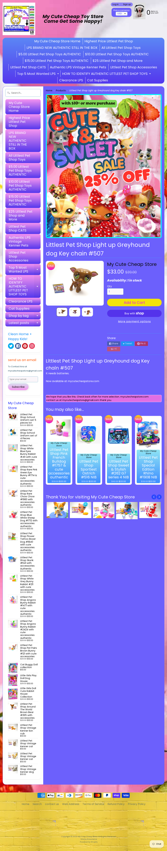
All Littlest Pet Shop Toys (121, 47)
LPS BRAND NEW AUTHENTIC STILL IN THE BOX (62, 47)
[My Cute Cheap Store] (19, 19)
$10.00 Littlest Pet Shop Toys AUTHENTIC (117, 54)
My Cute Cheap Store (132, 264)
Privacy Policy (136, 804)
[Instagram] (32, 346)
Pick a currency (121, 10)
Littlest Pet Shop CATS (28, 67)
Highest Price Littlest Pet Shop (108, 41)
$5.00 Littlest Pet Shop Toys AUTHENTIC (49, 54)
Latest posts (25, 323)
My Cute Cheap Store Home (57, 41)
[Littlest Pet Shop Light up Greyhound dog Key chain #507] (62, 312)
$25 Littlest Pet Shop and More (118, 60)
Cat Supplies (97, 80)
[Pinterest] (25, 346)
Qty (109, 286)
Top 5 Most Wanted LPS (38, 74)
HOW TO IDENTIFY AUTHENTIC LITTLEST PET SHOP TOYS (107, 74)
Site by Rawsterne (89, 839)
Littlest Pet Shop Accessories (133, 67)
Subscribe (18, 387)
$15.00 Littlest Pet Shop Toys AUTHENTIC (57, 60)
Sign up (127, 4)
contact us (52, 804)
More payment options (134, 321)
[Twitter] (11, 346)
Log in (116, 4)
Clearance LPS (71, 80)
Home (49, 90)
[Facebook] (18, 346)
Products (61, 90)
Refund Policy (116, 804)
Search (37, 804)
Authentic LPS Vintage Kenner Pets (78, 67)
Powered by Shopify (89, 842)
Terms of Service (93, 804)
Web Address (70, 804)
